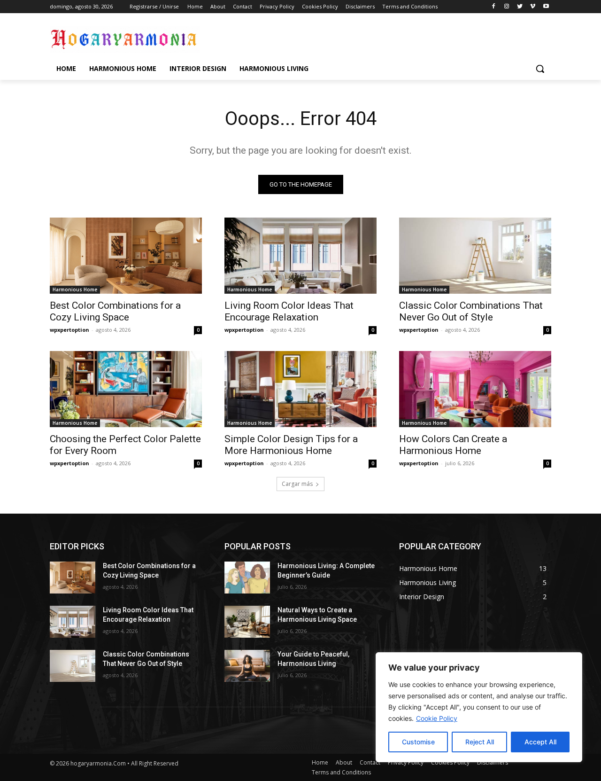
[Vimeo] (532, 6)
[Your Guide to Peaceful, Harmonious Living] (247, 666)
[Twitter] (520, 6)
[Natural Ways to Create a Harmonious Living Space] (247, 622)
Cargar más (297, 484)
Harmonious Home (75, 289)
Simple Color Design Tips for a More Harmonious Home (291, 444)
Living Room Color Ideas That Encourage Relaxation (289, 311)
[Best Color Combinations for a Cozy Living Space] (126, 256)
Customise (418, 742)
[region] (479, 707)
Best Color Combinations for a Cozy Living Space (115, 311)
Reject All (479, 742)
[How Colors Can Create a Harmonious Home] (475, 389)
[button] (540, 68)
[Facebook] (493, 6)
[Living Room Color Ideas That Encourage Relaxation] (300, 256)
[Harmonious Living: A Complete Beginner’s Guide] (247, 578)
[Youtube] (545, 6)
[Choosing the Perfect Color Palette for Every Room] (126, 389)
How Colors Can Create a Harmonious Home (453, 444)
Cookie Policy (436, 718)
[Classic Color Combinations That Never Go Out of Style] (475, 256)
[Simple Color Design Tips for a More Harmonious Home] (300, 389)
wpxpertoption (69, 329)
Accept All (540, 742)
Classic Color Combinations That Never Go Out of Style (471, 311)
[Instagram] (506, 6)
